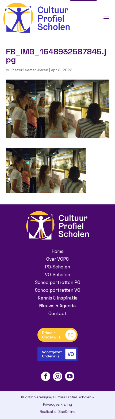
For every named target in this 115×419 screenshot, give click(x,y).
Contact (57, 313)
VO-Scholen (57, 275)
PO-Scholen (57, 267)
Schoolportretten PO (57, 282)
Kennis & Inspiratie (58, 298)
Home (58, 251)
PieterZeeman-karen (29, 70)
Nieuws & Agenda (57, 306)
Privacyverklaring (57, 404)
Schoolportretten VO (57, 290)
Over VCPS (57, 259)
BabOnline (66, 411)
